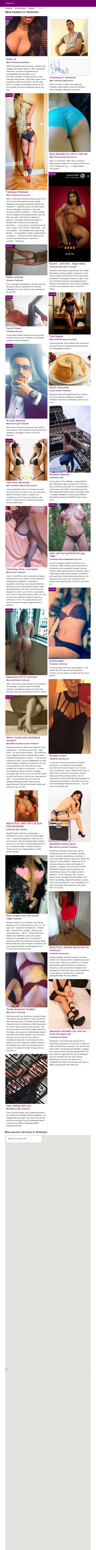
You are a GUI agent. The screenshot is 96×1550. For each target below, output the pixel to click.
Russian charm (58, 755)
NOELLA (11, 59)
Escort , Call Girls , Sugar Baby (67, 263)
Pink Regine (56, 336)
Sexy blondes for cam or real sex (69, 153)
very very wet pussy (18, 482)
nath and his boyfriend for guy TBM (67, 555)
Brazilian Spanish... (60, 474)
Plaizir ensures (14, 277)
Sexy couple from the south (22, 915)
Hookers (8, 8)
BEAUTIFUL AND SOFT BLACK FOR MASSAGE (24, 825)
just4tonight (57, 660)
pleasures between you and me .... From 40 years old (69, 1032)
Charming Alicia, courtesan (22, 569)
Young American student (20, 1009)
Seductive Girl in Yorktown (21, 676)
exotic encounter (59, 387)
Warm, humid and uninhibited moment (23, 739)
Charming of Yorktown (63, 77)
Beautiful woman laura (62, 843)
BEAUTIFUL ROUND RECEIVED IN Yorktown (69, 949)
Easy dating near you (18, 1105)
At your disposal (15, 420)
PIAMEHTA (9, 3)
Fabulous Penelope (17, 191)
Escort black (13, 328)
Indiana (31, 8)
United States (20, 8)
